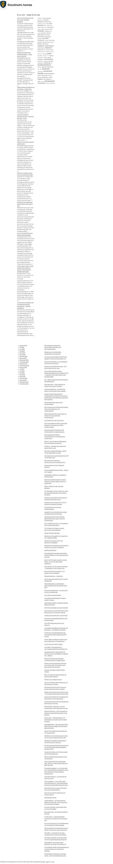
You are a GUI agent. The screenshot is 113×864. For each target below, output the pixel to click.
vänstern (42, 81)
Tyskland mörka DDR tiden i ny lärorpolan (56, 615)
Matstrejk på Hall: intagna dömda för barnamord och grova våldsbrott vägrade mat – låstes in (56, 654)
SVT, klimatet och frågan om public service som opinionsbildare (54, 529)
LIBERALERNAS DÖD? (50, 550)
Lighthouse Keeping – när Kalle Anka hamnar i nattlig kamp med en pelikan (55, 390)
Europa (39, 27)
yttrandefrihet (41, 83)
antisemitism (40, 18)
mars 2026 (22, 354)
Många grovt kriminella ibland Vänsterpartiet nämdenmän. (52, 353)
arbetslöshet (40, 19)
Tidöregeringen (45, 77)
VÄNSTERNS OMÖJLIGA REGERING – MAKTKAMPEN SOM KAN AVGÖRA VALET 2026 (55, 585)
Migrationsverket (41, 47)
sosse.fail (44, 66)
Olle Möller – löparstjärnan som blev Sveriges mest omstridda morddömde (55, 834)
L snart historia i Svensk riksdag (53, 644)
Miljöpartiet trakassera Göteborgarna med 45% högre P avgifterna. (55, 741)
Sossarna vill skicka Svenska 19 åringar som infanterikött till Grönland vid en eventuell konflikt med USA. (55, 665)
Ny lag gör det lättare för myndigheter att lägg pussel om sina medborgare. (56, 698)
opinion (42, 51)
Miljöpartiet (48, 48)
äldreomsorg (48, 83)
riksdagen (45, 57)
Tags (46, 862)
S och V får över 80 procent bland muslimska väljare (25, 234)
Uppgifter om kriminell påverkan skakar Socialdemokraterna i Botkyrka (55, 513)
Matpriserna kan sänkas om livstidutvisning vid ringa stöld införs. (54, 461)
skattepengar (47, 63)
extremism (42, 27)
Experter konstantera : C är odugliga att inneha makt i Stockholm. (55, 362)
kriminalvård (46, 40)
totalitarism (51, 77)
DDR (47, 23)
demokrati (40, 25)
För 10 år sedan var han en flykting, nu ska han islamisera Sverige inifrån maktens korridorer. (56, 493)
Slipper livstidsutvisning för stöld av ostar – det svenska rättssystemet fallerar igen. (56, 693)
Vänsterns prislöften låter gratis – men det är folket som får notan (55, 367)
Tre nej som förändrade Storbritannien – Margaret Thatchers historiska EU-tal (56, 358)
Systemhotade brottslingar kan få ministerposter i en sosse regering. (54, 431)
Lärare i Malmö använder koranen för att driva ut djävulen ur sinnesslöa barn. (55, 640)
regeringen (51, 55)
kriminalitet (45, 38)
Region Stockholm (40, 57)
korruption (40, 38)
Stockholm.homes (20, 5)
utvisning (47, 79)
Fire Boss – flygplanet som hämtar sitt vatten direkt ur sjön (55, 447)
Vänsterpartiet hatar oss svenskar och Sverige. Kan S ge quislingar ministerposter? (55, 415)
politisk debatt (40, 55)
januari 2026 (23, 358)
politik (49, 53)
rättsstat (49, 57)
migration (41, 46)
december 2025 (24, 360)
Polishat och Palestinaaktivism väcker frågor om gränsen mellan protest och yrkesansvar (55, 481)
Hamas (42, 29)
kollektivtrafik (41, 34)
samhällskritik (45, 61)
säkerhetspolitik (45, 75)
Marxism (40, 43)
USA (44, 79)
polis (41, 53)
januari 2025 (23, 380)
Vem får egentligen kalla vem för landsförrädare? (53, 403)
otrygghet (52, 51)
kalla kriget (48, 33)
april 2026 (22, 353)
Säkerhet (39, 75)
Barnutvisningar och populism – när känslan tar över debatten (54, 572)
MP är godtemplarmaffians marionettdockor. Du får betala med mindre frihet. (54, 436)
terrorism (50, 75)
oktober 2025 (23, 364)
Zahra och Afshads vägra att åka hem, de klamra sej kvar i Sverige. (56, 683)
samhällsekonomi (40, 61)
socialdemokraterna (44, 65)
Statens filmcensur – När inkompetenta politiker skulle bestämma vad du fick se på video (55, 713)
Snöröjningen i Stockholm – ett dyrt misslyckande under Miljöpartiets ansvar (56, 707)
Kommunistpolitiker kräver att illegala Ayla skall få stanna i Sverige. (56, 702)
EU (51, 25)
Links (52, 862)
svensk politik (47, 71)
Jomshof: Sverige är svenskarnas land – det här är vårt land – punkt (25, 116)
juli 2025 (21, 369)
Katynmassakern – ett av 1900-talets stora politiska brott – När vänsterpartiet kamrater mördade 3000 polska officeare (56, 783)
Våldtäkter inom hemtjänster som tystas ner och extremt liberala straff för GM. (56, 737)
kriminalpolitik (41, 40)
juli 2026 (21, 347)
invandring (47, 31)
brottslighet (40, 23)
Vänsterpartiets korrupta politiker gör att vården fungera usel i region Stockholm (56, 829)
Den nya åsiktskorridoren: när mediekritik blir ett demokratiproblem (56, 524)
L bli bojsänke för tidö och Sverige (54, 420)
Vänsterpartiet (49, 81)
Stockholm (46, 69)
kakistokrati (43, 33)
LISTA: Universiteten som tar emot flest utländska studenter (25, 20)
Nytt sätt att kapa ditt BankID (52, 595)
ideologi (50, 29)
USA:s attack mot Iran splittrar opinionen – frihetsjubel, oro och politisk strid (56, 567)
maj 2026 (22, 351)
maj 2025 (22, 373)
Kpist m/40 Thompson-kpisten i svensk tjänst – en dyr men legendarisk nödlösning (55, 561)
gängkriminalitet (50, 27)
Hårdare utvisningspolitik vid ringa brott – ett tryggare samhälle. (56, 537)
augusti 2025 (23, 367)
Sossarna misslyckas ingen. (52, 533)
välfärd (39, 81)
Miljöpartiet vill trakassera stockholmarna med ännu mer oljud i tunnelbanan (56, 546)
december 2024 (24, 382)
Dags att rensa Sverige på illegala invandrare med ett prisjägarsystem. (54, 659)
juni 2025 (22, 371)
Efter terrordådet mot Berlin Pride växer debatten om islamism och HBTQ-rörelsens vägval (55, 425)
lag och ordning (52, 40)
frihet (46, 27)
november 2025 (24, 362)
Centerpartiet (44, 23)
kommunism (41, 36)
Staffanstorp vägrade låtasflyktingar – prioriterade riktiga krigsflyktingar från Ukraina (55, 634)
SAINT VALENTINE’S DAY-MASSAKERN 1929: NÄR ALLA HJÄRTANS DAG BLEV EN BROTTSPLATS (56, 763)
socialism (39, 66)
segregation (50, 61)
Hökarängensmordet (50, 797)
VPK (51, 79)
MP (44, 49)
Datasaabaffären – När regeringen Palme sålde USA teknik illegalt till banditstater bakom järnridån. (56, 726)
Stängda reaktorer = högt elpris (53, 576)
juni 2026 (22, 349)
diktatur (45, 25)
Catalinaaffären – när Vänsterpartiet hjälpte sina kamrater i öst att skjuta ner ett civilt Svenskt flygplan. (55, 802)
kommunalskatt (47, 34)
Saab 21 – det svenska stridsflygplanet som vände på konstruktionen (55, 442)
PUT (48, 55)
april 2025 (22, 375)
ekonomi (48, 25)
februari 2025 (23, 378)
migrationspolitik (49, 46)
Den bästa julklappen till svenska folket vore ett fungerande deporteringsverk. (55, 838)
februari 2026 (23, 356)
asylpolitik (46, 20)
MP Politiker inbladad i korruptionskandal (56, 608)
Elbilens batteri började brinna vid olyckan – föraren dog (25, 88)
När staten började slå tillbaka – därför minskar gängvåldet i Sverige (55, 452)
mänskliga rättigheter (49, 49)
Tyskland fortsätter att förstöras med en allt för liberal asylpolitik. (56, 753)
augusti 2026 (23, 345)
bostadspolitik (41, 21)
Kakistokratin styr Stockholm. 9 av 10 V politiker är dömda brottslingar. (55, 503)
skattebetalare (40, 63)
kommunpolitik (47, 36)
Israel (51, 31)
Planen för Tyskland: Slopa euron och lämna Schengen (25, 174)
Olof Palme (39, 51)
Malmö (52, 42)
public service (45, 55)
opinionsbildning (47, 51)
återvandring (52, 83)
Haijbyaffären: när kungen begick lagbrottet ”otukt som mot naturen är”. (55, 843)
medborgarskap (45, 43)
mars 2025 (22, 376)
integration (41, 31)
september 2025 (24, 365)
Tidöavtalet (39, 77)
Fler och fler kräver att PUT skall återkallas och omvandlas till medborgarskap (56, 824)
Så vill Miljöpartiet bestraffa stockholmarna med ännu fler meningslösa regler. (52, 347)
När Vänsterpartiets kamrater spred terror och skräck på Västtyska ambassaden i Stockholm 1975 (56, 747)
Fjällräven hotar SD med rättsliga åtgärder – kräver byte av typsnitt (24, 54)
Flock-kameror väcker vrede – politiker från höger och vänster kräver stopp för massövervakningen (25, 268)
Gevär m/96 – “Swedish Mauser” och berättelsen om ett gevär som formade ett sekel (55, 719)
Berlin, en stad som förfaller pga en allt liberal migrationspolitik (55, 675)
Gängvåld (39, 29)
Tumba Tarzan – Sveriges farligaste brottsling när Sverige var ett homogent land (55, 818)
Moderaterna (40, 49)
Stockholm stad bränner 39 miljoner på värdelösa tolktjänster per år (55, 498)
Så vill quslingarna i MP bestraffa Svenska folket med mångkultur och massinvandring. (56, 409)
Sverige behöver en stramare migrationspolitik (52, 508)
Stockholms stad (40, 71)
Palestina (39, 53)
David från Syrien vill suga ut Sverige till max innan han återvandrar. (55, 789)
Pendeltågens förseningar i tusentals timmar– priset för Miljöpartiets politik (55, 855)
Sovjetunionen (49, 66)
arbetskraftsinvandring (46, 18)
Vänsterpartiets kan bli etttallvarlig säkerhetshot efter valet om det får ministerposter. (54, 518)
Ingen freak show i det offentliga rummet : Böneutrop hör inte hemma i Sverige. (56, 611)
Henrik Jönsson (46, 29)
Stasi (40, 69)
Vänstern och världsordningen (53, 679)
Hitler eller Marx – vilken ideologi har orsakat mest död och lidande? (54, 385)
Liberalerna (40, 42)
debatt (50, 23)
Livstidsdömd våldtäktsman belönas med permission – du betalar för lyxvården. (56, 629)
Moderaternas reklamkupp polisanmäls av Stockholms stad (25, 204)
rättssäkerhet (41, 59)
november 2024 (24, 384)
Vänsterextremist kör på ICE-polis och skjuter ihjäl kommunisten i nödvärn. (55, 688)
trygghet (40, 79)
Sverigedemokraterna (49, 73)
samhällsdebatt (48, 59)
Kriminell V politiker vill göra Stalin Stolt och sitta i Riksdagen (55, 808)
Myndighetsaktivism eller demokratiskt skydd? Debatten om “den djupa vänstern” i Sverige (56, 555)
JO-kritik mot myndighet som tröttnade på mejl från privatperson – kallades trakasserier (25, 305)
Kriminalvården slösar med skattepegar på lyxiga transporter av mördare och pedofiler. (56, 849)
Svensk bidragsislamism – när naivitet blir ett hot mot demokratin (56, 591)
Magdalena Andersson (46, 42)
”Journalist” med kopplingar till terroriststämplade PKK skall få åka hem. (55, 648)
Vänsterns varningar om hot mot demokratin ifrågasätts (53, 541)
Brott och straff (47, 21)
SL (51, 63)
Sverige (40, 73)
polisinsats (45, 53)
